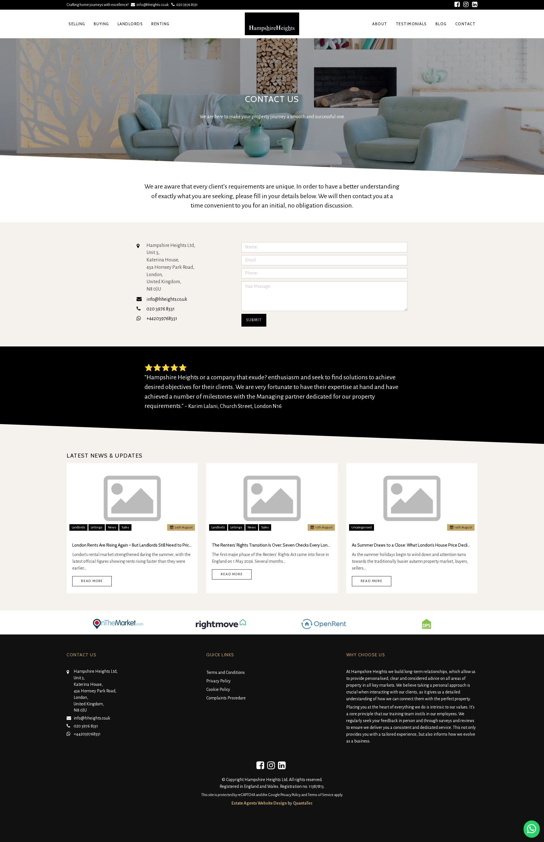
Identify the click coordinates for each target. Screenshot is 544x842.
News (112, 527)
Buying (101, 24)
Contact (465, 24)
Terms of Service (320, 795)
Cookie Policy (218, 689)
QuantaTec (303, 803)
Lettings (97, 527)
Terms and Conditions (225, 672)
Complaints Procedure (226, 698)
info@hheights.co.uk (152, 5)
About (379, 24)
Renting (160, 24)
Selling (77, 24)
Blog (441, 24)
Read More (92, 581)
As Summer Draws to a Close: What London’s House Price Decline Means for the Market (412, 545)
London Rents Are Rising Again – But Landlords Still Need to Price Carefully (132, 545)
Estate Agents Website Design (259, 803)
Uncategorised (361, 527)
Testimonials (411, 24)
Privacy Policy (218, 681)
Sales (125, 527)
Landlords (130, 24)
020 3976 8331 (186, 5)
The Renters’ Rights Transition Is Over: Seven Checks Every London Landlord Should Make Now (272, 545)
